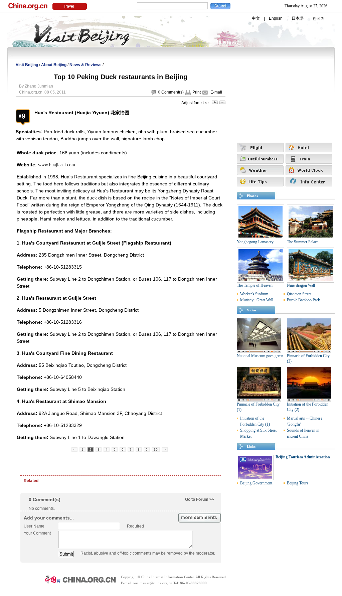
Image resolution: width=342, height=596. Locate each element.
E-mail (216, 92)
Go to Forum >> (199, 499)
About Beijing (53, 64)
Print (196, 92)
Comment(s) (172, 92)
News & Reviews (85, 64)
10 (156, 449)
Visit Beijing (27, 64)
